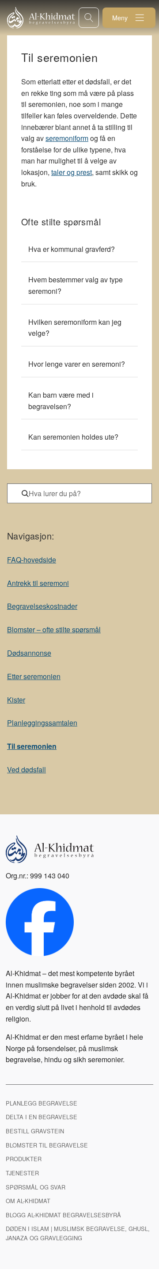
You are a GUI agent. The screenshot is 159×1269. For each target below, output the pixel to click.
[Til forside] (43, 17)
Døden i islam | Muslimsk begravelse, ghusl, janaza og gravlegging (78, 1233)
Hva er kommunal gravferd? (71, 249)
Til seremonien (32, 746)
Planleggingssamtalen (42, 723)
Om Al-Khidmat (28, 1201)
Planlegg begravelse (41, 1103)
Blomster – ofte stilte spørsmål (54, 629)
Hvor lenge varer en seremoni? (76, 364)
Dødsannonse (29, 653)
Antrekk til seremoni (38, 583)
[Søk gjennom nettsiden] (89, 17)
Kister (16, 700)
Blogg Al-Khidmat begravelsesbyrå (63, 1215)
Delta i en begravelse (41, 1117)
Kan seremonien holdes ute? (73, 437)
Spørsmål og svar (35, 1187)
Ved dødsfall (26, 769)
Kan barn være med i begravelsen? (61, 400)
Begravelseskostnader (42, 606)
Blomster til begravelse (47, 1145)
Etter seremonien (34, 676)
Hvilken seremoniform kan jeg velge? (74, 327)
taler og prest (71, 172)
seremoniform (66, 138)
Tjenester (22, 1173)
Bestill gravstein (35, 1131)
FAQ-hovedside (31, 560)
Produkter (24, 1159)
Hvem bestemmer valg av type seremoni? (75, 285)
